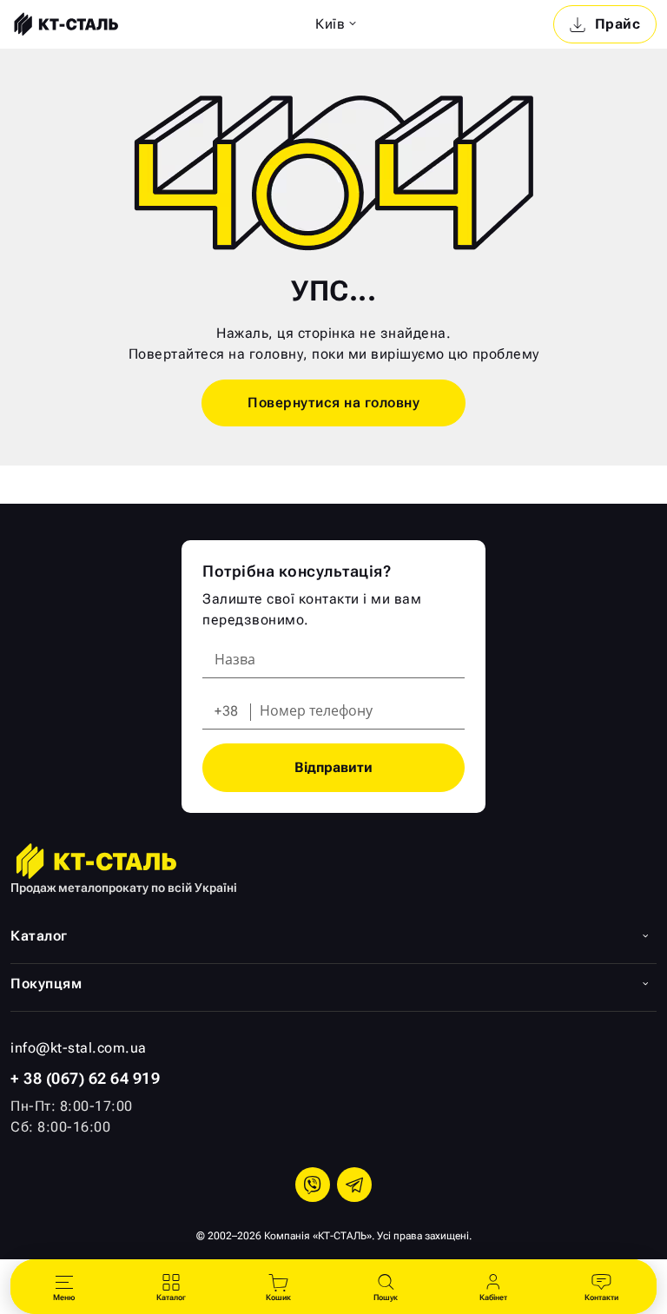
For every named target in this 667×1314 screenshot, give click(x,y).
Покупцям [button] (46, 983)
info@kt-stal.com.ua (78, 1048)
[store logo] (64, 24)
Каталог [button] (39, 936)
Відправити (333, 767)
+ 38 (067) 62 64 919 (85, 1078)
